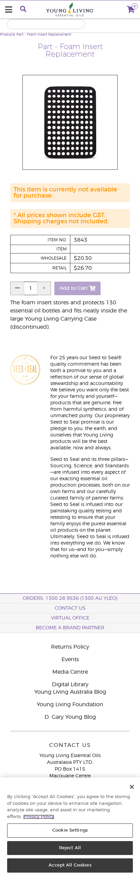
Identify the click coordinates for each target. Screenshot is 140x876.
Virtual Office (70, 618)
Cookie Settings (70, 830)
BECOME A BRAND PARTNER (70, 628)
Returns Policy (70, 647)
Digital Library (70, 684)
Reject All (70, 848)
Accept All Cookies (70, 865)
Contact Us (70, 608)
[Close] (131, 786)
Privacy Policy (38, 817)
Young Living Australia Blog (70, 692)
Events (70, 659)
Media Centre (70, 672)
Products (7, 34)
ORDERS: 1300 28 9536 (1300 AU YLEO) (70, 598)
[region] (70, 826)
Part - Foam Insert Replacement (43, 34)
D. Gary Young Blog (70, 717)
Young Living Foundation (70, 704)
